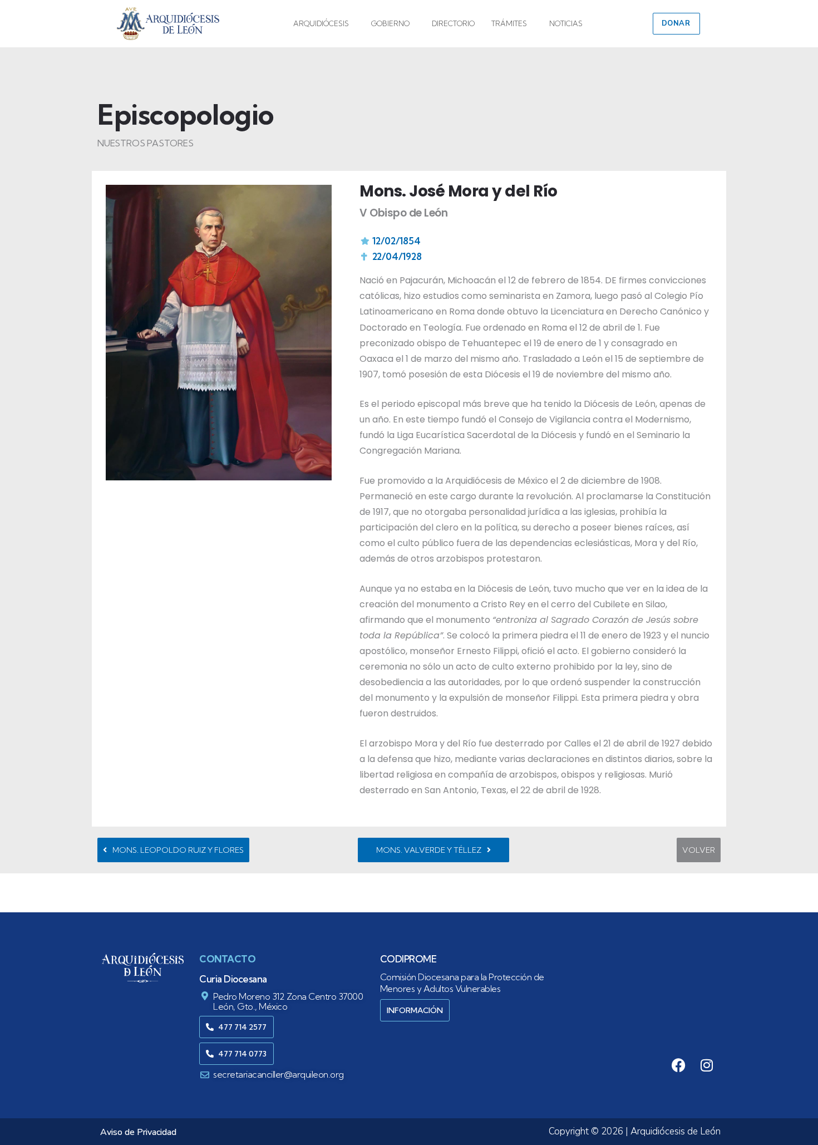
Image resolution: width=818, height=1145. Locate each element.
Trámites (509, 23)
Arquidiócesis (321, 23)
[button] (324, 24)
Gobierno (390, 23)
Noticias (566, 23)
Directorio (453, 23)
